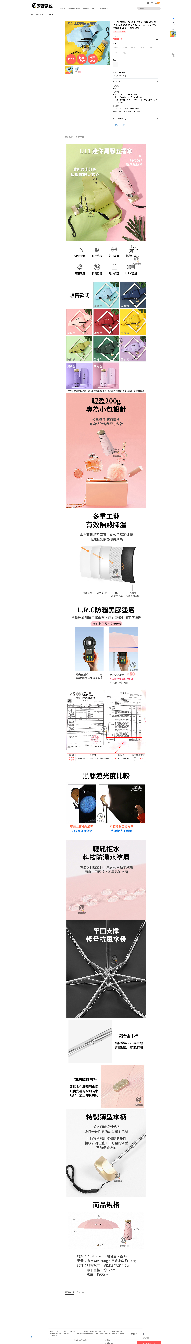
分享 (116, 125)
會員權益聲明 (109, 1343)
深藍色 (142, 48)
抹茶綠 (150, 48)
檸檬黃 (125, 48)
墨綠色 (133, 48)
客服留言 (108, 1340)
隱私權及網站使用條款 (80, 1340)
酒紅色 (116, 48)
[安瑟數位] (42, 5)
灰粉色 (116, 53)
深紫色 (125, 53)
